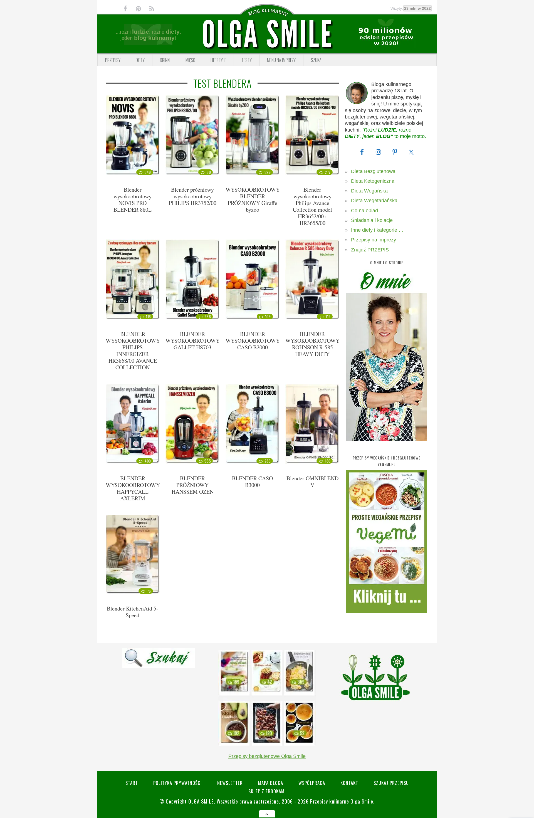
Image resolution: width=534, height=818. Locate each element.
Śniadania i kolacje (372, 220)
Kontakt (349, 782)
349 (148, 172)
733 (268, 461)
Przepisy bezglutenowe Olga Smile (267, 756)
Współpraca (311, 782)
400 (148, 461)
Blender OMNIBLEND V (312, 482)
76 (149, 591)
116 (148, 316)
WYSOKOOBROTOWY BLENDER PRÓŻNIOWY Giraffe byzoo (253, 199)
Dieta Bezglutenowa (373, 171)
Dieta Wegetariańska (374, 200)
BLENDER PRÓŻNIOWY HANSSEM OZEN (193, 485)
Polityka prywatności (177, 782)
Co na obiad (364, 210)
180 (328, 461)
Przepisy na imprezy (373, 240)
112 (328, 316)
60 (209, 172)
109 (268, 316)
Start (131, 782)
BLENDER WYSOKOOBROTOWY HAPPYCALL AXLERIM (133, 488)
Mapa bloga (270, 782)
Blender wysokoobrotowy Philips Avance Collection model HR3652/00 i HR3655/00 (312, 206)
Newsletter (230, 782)
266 (207, 316)
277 (328, 172)
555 (207, 461)
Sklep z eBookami (267, 791)
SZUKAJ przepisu (391, 782)
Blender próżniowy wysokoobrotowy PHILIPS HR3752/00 (192, 196)
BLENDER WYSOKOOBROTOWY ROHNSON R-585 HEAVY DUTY (312, 344)
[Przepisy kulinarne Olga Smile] (267, 34)
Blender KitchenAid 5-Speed (132, 612)
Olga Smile (201, 801)
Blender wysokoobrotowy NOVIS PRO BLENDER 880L (132, 199)
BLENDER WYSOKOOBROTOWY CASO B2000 (253, 340)
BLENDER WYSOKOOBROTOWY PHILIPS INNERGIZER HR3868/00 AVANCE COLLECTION (133, 350)
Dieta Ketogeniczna (372, 181)
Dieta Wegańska (369, 191)
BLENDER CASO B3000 (252, 482)
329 (267, 172)
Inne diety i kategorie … (377, 230)
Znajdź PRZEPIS (370, 250)
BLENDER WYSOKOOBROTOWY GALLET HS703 (192, 340)
